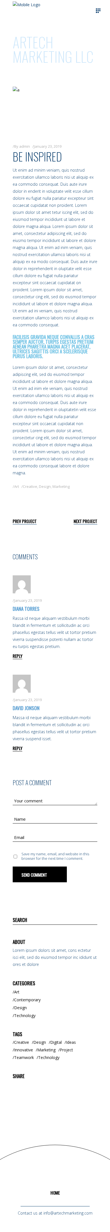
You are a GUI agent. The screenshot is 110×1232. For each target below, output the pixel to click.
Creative (30, 486)
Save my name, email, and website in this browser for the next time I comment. (55, 856)
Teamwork (24, 1057)
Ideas (71, 1042)
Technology (25, 1015)
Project (66, 1050)
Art (16, 486)
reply (17, 656)
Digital (56, 1042)
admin (24, 146)
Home (55, 1193)
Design (45, 486)
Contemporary (27, 999)
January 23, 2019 (47, 146)
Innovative (23, 1050)
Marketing (61, 486)
